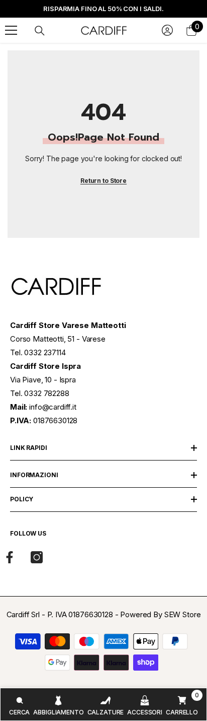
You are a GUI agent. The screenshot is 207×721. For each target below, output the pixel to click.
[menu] (11, 30)
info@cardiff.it (52, 407)
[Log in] (167, 30)
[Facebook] (10, 557)
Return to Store (103, 180)
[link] (19, 704)
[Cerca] (40, 31)
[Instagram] (37, 557)
